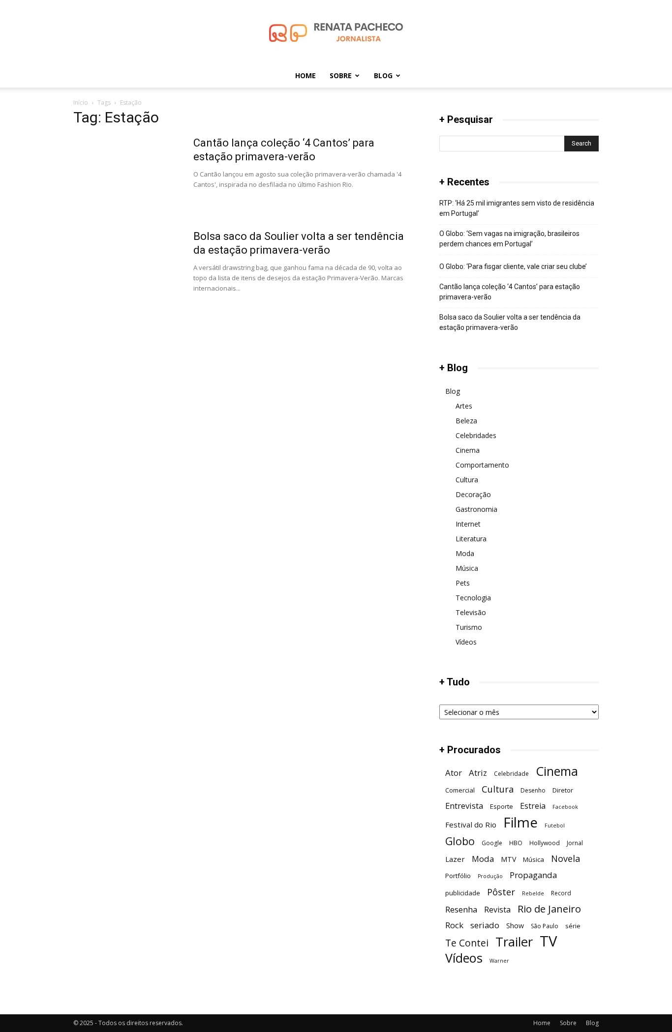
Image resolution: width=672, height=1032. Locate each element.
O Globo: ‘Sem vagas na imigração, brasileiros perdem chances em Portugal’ (509, 239)
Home (305, 75)
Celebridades (476, 435)
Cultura (467, 479)
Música (467, 568)
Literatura (471, 538)
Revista (497, 910)
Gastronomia (476, 509)
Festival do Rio (470, 824)
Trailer (514, 942)
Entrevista (464, 805)
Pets (463, 583)
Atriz (478, 772)
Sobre (341, 75)
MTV (508, 859)
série (572, 925)
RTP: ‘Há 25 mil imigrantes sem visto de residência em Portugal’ (516, 208)
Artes (464, 406)
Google (492, 843)
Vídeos (466, 642)
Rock (454, 925)
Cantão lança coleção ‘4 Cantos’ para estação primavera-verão (509, 292)
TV (548, 941)
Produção (490, 876)
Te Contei (467, 943)
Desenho (533, 790)
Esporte (501, 806)
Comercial (460, 790)
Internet (468, 524)
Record (561, 893)
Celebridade (511, 773)
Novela (565, 858)
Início (80, 102)
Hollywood (544, 843)
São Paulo (544, 926)
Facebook (565, 806)
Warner (499, 960)
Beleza (466, 420)
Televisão (471, 612)
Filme (520, 822)
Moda (465, 553)
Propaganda (533, 875)
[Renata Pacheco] (336, 32)
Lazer (455, 859)
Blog (383, 75)
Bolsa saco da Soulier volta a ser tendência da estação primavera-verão (509, 322)
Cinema (468, 450)
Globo (460, 841)
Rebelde (533, 893)
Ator (453, 772)
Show (515, 925)
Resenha (461, 909)
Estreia (533, 806)
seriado (484, 925)
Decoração (473, 494)
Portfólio (458, 875)
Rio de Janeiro (549, 909)
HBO (515, 843)
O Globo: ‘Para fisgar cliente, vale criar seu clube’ (513, 266)
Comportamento (482, 465)
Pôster (501, 891)
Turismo (469, 627)
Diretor (562, 790)
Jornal (575, 843)
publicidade (462, 892)
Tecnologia (473, 597)
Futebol (555, 825)
